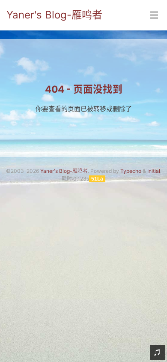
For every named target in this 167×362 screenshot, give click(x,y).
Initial (153, 171)
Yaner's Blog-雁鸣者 (54, 15)
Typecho (130, 171)
